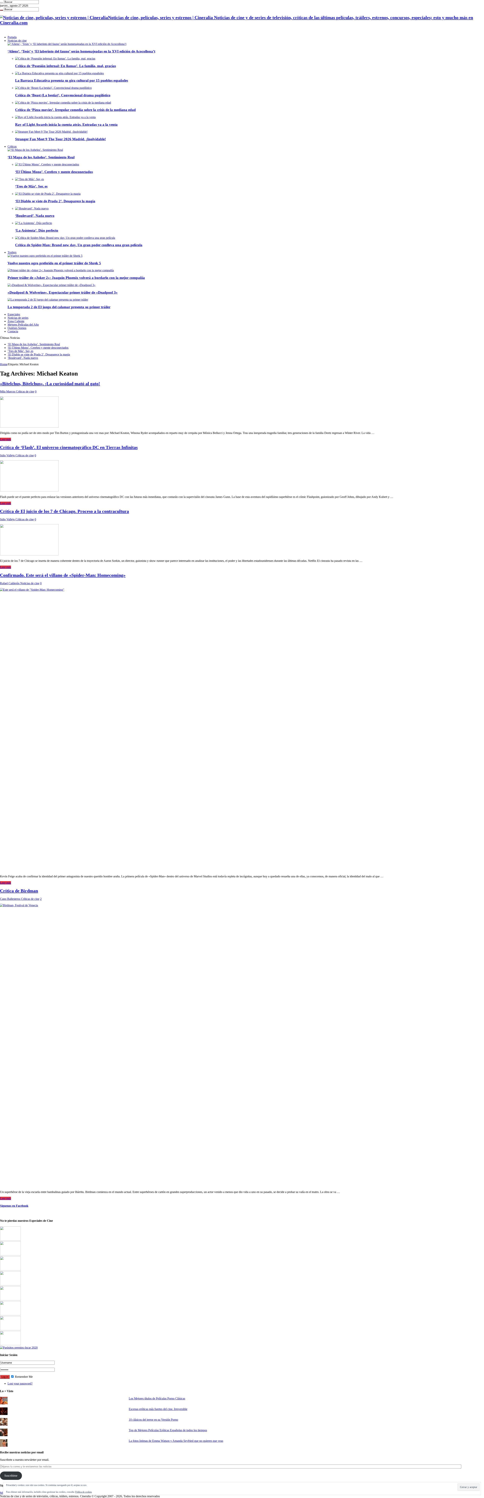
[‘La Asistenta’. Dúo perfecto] (33, 223)
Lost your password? (20, 1383)
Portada (12, 37)
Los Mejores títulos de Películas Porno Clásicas (157, 1398)
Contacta (13, 331)
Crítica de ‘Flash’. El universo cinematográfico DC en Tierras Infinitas (69, 447)
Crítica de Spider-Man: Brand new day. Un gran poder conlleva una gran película (78, 245)
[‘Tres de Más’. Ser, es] (29, 179)
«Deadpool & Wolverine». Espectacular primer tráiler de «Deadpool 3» (63, 292)
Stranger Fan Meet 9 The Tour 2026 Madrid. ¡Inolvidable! (60, 139)
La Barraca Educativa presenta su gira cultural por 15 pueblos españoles (71, 80)
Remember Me (23, 1376)
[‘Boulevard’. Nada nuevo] (32, 208)
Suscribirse (10, 1475)
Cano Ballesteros (10, 898)
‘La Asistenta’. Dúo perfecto (36, 230)
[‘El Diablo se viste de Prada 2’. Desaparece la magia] (48, 193)
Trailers (12, 252)
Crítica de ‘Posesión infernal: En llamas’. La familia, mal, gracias (65, 66)
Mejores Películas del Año (23, 324)
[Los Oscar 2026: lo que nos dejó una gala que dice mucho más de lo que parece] (10, 1314)
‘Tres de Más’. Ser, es (31, 186)
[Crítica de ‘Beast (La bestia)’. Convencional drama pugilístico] (53, 87)
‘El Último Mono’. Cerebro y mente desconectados (54, 172)
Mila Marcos (8, 391)
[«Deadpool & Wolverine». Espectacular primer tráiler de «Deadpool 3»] (51, 285)
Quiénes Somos (17, 328)
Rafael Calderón (10, 583)
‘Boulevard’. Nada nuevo (34, 216)
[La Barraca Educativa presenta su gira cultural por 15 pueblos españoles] (59, 73)
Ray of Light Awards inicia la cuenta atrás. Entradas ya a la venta (66, 125)
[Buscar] (1, 2)
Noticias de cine (17, 40)
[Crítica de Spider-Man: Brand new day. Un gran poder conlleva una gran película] (65, 237)
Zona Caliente (16, 321)
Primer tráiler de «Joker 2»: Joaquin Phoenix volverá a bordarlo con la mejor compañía (76, 278)
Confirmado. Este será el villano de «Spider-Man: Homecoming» (63, 575)
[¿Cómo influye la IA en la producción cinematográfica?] (10, 1254)
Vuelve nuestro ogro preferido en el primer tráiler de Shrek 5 (54, 263)
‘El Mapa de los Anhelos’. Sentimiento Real (41, 157)
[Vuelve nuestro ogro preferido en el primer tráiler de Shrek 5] (45, 255)
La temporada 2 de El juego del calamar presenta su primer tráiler (59, 307)
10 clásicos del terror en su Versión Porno (153, 1419)
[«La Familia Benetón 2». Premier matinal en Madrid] (10, 1284)
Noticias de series (18, 317)
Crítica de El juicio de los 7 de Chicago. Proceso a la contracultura (64, 511)
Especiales (14, 314)
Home (3, 364)
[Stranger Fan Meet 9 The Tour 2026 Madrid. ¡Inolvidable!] (51, 131)
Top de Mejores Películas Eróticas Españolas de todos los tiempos (168, 1430)
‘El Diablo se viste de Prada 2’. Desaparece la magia (55, 201)
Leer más (5, 439)
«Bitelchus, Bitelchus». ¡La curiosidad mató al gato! (50, 383)
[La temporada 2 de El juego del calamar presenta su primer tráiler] (48, 299)
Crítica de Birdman (19, 890)
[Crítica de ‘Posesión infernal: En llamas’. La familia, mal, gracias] (55, 58)
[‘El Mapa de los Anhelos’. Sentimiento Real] (35, 149)
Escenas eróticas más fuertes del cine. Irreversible (158, 1409)
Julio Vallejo (8, 455)
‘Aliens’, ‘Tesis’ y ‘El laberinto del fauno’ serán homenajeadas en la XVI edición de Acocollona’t (81, 51)
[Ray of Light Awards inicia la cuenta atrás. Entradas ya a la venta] (55, 117)
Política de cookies (83, 1492)
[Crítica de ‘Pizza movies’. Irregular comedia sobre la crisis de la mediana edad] (63, 102)
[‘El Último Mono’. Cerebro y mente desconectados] (47, 164)
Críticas (12, 146)
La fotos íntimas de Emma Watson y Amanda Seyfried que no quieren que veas (176, 1440)
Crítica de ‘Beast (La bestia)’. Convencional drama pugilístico (62, 95)
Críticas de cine (25, 391)
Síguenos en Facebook (14, 1205)
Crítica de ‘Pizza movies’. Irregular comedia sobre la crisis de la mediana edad (75, 110)
